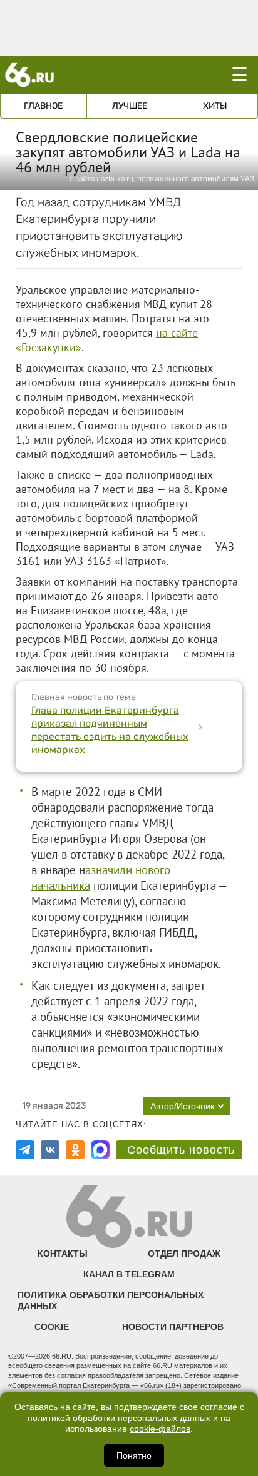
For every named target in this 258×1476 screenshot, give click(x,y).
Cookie (51, 1327)
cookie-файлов (160, 1429)
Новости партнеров (173, 1327)
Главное (43, 106)
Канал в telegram (129, 1274)
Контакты (63, 1254)
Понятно (134, 1455)
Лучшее (129, 106)
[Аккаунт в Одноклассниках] (75, 1149)
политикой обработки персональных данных (119, 1418)
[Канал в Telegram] (25, 1149)
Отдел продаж (184, 1254)
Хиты (215, 106)
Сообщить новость (181, 1150)
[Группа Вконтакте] (50, 1149)
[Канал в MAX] (100, 1149)
